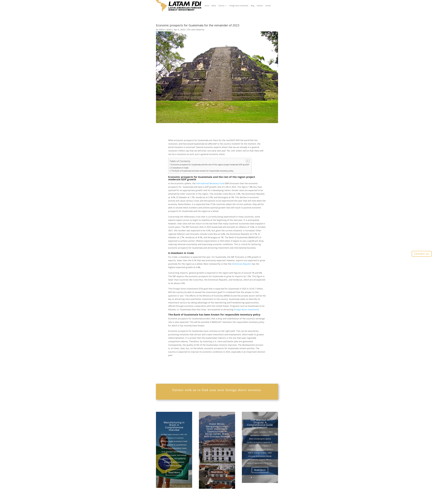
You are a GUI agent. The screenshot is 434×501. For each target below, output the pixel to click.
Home (207, 6)
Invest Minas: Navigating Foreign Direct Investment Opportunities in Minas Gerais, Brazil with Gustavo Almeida (217, 430)
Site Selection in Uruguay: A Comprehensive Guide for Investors (260, 423)
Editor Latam (165, 29)
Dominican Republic (241, 263)
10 (182, 482)
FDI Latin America (195, 29)
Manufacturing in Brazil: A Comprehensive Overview (174, 426)
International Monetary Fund (210, 183)
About (214, 6)
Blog (252, 6)
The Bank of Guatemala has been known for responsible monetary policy (202, 171)
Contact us (421, 253)
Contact (268, 6)
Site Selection (255, 435)
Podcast (260, 6)
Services (221, 6)
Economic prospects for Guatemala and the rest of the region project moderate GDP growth (210, 164)
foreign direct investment (246, 309)
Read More (174, 472)
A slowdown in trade (179, 168)
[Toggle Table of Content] (246, 161)
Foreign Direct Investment (238, 6)
